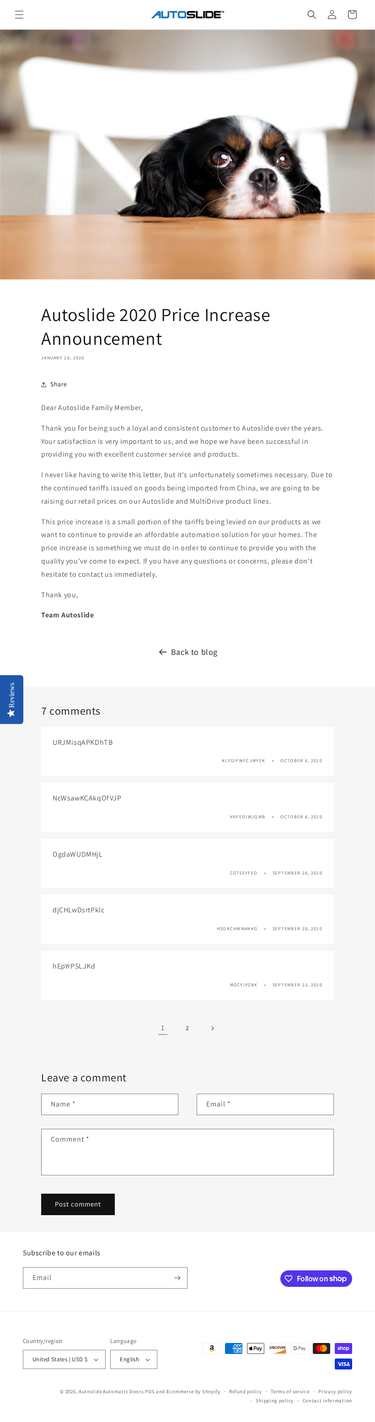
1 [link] (163, 1027)
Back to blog (194, 652)
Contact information (327, 1400)
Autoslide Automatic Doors (111, 1391)
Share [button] (58, 384)
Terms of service (290, 1391)
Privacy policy (335, 1391)
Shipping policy (275, 1400)
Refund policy (245, 1391)
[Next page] (212, 1028)
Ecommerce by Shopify (193, 1391)
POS (150, 1391)
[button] (19, 15)
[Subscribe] (177, 1278)
